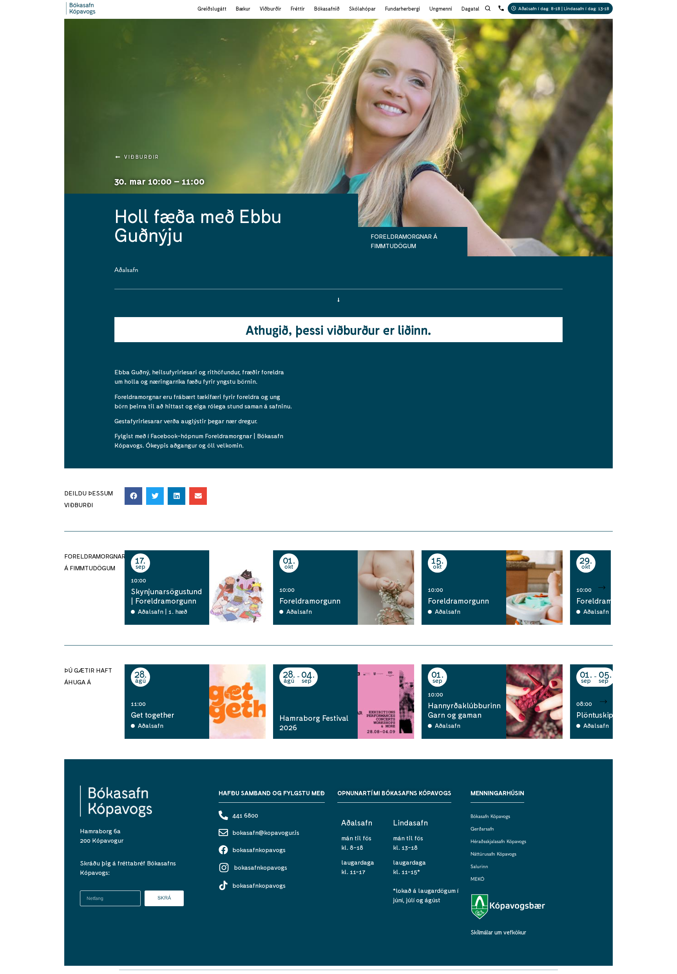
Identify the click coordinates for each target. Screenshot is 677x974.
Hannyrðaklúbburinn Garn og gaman (464, 709)
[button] (133, 496)
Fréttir (298, 8)
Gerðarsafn (482, 829)
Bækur (243, 8)
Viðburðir (270, 8)
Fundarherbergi (402, 8)
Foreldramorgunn (309, 600)
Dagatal (471, 8)
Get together (152, 714)
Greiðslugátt (211, 8)
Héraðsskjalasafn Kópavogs (498, 842)
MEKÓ (477, 879)
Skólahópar (362, 8)
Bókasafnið (327, 8)
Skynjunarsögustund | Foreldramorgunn (166, 595)
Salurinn (479, 867)
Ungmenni (440, 8)
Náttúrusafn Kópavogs (493, 854)
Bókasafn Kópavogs (490, 816)
